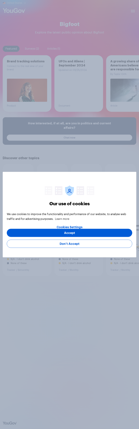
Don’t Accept (70, 243)
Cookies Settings (70, 227)
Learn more (62, 218)
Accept (69, 232)
